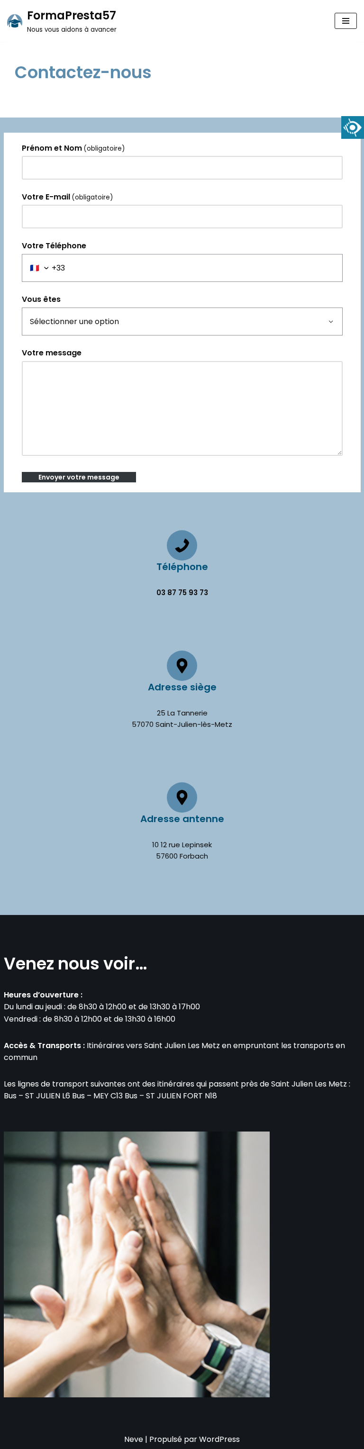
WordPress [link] (219, 1439)
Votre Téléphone (54, 245)
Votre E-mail (67, 196)
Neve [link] (133, 1439)
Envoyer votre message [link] (78, 477)
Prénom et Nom (73, 148)
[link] (352, 127)
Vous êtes (41, 299)
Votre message (52, 352)
